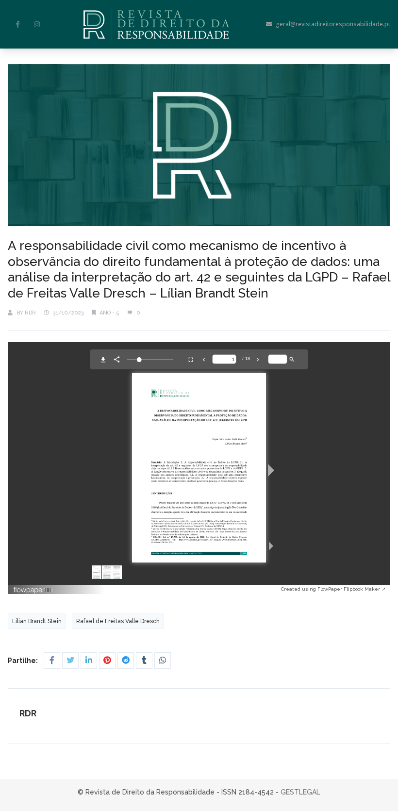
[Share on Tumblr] (144, 660)
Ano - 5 (109, 313)
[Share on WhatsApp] (162, 660)
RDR (30, 313)
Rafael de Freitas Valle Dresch (118, 621)
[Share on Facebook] (52, 660)
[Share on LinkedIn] (89, 660)
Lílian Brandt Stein (37, 621)
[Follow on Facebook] (17, 24)
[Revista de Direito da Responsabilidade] (156, 24)
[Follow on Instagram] (37, 24)
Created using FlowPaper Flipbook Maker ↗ (333, 589)
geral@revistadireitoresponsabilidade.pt (333, 24)
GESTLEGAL (300, 792)
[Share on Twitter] (70, 660)
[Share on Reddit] (125, 660)
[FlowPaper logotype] (147, 590)
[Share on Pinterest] (107, 660)
